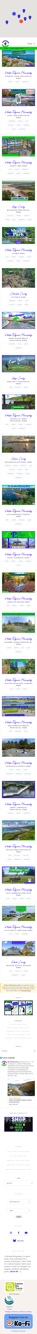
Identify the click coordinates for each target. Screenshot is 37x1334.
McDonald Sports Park (18, 766)
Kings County (18, 206)
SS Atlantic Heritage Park (18, 930)
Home (6, 48)
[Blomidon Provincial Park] (18, 191)
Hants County (18, 962)
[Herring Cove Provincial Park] (18, 58)
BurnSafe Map (26, 990)
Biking (20, 121)
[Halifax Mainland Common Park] (18, 666)
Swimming (22, 129)
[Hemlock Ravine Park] (18, 582)
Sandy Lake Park (18, 166)
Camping (18, 215)
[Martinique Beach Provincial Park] (18, 320)
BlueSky (20, 1241)
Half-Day (10, 125)
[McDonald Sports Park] (18, 747)
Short (10, 81)
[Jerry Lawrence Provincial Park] (18, 789)
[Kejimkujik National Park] (18, 444)
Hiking (17, 81)
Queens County (18, 458)
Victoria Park (18, 297)
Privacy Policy (26, 1312)
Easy (26, 121)
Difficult (27, 215)
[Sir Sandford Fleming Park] (18, 495)
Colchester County (18, 293)
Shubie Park (18, 253)
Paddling (26, 125)
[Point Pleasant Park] (18, 539)
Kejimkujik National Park (18, 462)
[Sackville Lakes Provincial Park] (18, 402)
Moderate (25, 81)
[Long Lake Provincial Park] (18, 97)
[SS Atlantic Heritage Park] (18, 913)
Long (14, 219)
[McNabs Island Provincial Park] (18, 623)
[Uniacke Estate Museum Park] (18, 948)
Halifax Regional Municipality (18, 72)
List (18, 1178)
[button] (25, 19)
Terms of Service (12, 1312)
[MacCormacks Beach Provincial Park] (18, 706)
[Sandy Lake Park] (18, 146)
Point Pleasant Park (18, 558)
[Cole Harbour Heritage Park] (18, 875)
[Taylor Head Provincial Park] (18, 830)
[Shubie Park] (18, 235)
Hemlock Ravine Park (18, 602)
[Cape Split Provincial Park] (18, 363)
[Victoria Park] (18, 278)
